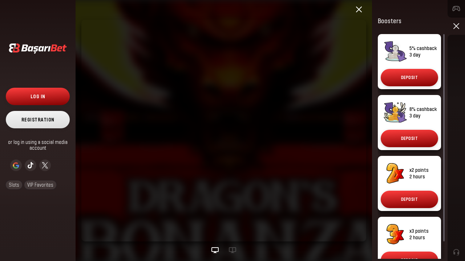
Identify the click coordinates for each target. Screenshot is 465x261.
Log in (38, 96)
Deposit (409, 77)
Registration (37, 119)
